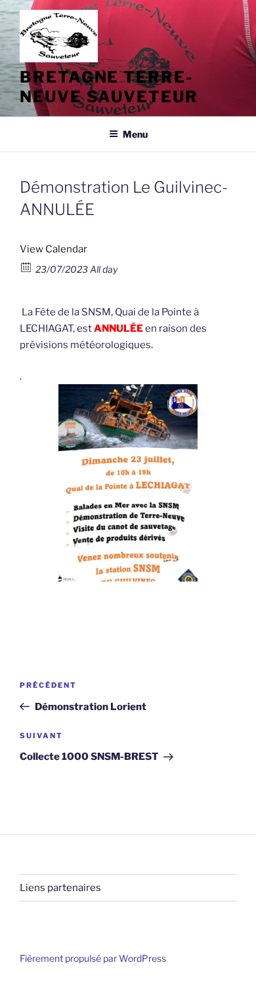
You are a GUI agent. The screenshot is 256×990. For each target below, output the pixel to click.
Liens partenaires (60, 888)
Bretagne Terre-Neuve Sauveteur (109, 87)
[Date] (26, 266)
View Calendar (53, 249)
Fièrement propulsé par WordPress (93, 958)
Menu (135, 134)
